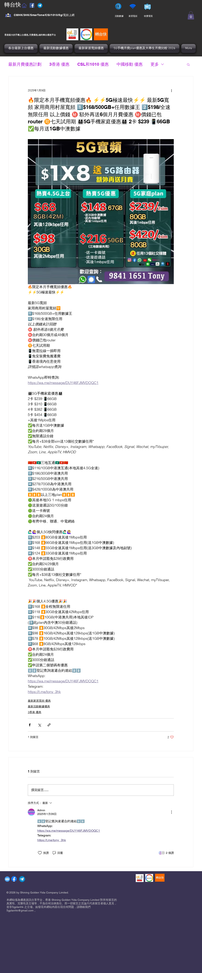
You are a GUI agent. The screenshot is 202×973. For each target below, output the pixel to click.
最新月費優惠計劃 (24, 64)
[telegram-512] (22, 879)
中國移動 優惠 (130, 64)
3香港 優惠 (59, 64)
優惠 (49, 34)
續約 (40, 34)
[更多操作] (171, 90)
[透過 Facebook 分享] (30, 725)
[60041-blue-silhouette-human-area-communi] (7, 879)
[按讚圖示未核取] (39, 852)
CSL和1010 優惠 (93, 64)
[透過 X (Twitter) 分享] (39, 725)
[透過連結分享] (49, 725)
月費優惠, (33, 34)
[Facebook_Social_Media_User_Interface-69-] (8, 15)
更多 (155, 64)
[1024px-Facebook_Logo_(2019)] (14, 879)
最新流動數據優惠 (39, 706)
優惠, (26, 34)
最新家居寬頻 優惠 (39, 700)
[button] (190, 15)
